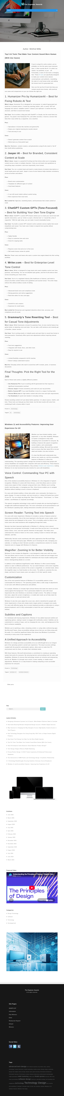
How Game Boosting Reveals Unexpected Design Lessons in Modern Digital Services (32, 724)
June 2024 (11, 856)
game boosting (36, 1071)
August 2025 (11, 824)
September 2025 (12, 821)
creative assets (37, 1069)
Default (11, 1024)
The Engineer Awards (32, 990)
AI (10, 412)
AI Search (30, 1066)
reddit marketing (23, 1076)
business (36, 1066)
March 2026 (11, 818)
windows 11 (13, 672)
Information (12, 1011)
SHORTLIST (12, 1008)
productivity (36, 1074)
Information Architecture (46, 1071)
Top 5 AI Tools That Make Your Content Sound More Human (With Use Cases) (29, 742)
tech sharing (50, 1083)
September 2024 (12, 847)
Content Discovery (19, 1069)
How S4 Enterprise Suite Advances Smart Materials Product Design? (27, 745)
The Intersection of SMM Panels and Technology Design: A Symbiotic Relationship (31, 757)
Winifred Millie (35, 49)
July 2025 (10, 827)
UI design (19, 1086)
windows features (23, 672)
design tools (12, 1071)
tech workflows (12, 1086)
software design (24, 1079)
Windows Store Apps (23, 1088)
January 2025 (11, 837)
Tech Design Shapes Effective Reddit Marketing (21, 748)
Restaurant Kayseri (14, 1020)
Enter (10, 1017)
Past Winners (13, 1014)
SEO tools (52, 1076)
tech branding (49, 1079)
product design (29, 1074)
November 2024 (12, 843)
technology (17, 412)
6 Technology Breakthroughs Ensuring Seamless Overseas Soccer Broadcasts (30, 761)
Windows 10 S (48, 1086)
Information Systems (14, 1074)
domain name (29, 1071)
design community (49, 1069)
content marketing (28, 1069)
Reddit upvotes (40, 1076)
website (42, 1086)
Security (47, 1076)
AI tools (41, 74)
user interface (37, 1086)
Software (10, 916)
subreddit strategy (40, 1079)
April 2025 (10, 830)
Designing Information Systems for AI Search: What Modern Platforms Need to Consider (32, 721)
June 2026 (11, 814)
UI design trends (26, 1086)
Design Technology (13, 913)
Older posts (10, 684)
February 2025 (12, 834)
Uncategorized (12, 923)
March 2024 (11, 859)
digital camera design (20, 1071)
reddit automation (13, 1076)
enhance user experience (46, 465)
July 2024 (10, 853)
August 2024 (11, 850)
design (42, 1069)
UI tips (31, 1086)
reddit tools (31, 1076)
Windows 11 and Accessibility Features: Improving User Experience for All (28, 764)
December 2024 (12, 840)
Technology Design (35, 1082)
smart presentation (13, 1079)
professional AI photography (46, 1074)
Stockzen (33, 1079)
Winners (11, 1027)
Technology (14, 408)
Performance (22, 1074)
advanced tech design (17, 1066)
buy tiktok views (42, 1066)
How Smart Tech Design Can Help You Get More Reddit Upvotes (26, 739)
